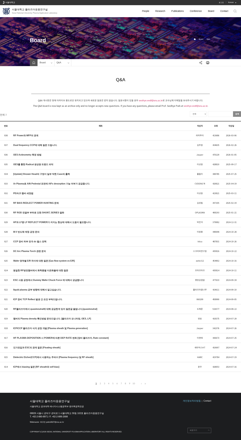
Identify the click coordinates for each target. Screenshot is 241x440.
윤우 (200, 367)
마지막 (145, 384)
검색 (237, 114)
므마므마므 (200, 270)
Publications (177, 11)
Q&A (208, 39)
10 (133, 384)
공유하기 (200, 62)
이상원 (200, 164)
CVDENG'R (200, 183)
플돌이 (200, 174)
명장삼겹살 (200, 280)
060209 (200, 299)
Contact (224, 11)
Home (195, 39)
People (145, 11)
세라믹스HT (199, 347)
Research (160, 11)
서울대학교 (10, 2)
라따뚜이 (200, 135)
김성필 (200, 203)
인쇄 (207, 62)
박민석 (200, 222)
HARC (200, 357)
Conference (196, 11)
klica (200, 241)
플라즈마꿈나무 (200, 289)
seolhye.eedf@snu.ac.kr (151, 100)
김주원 (200, 145)
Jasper (200, 154)
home (34, 62)
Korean (231, 2)
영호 (200, 318)
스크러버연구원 (200, 251)
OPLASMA (200, 212)
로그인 (221, 2)
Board (211, 11)
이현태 (200, 338)
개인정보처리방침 (192, 401)
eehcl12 (200, 260)
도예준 (200, 309)
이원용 (200, 232)
